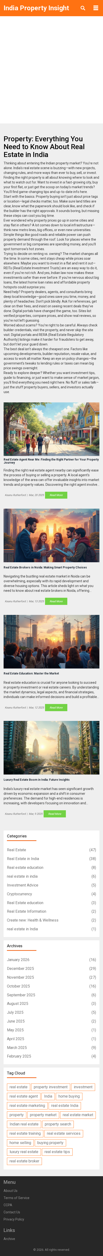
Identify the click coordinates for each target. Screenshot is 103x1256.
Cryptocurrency (51, 894)
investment (83, 1087)
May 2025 (51, 1030)
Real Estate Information (51, 911)
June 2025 (51, 1021)
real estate (19, 1087)
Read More (56, 495)
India (48, 1096)
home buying (69, 1096)
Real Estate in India (51, 858)
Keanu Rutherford (15, 495)
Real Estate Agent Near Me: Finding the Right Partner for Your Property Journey (51, 461)
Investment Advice (51, 885)
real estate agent (24, 1096)
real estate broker (24, 1161)
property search (58, 1124)
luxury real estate (24, 1152)
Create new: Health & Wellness (51, 920)
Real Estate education (51, 903)
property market (43, 1115)
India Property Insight (36, 8)
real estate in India (51, 929)
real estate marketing (27, 1105)
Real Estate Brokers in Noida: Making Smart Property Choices (45, 567)
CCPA (8, 1205)
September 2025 (51, 995)
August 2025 (51, 1003)
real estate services (63, 1133)
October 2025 (51, 986)
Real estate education (51, 867)
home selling (20, 1142)
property (17, 1115)
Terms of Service (16, 1198)
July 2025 (51, 1012)
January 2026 (51, 959)
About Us (10, 1191)
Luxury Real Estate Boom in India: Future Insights (37, 779)
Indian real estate (24, 1124)
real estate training (25, 1133)
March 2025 (51, 1047)
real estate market (78, 1115)
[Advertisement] (51, 70)
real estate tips (57, 1152)
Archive (9, 1239)
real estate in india (51, 876)
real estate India (64, 1105)
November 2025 (51, 977)
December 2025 (51, 968)
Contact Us (12, 1212)
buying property (50, 1142)
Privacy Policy (14, 1219)
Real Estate (51, 850)
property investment (51, 1087)
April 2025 (51, 1039)
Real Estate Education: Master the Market (31, 673)
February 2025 (51, 1056)
